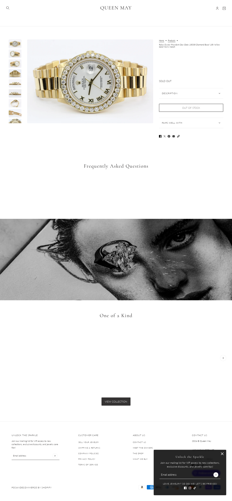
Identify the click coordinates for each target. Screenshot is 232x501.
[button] (178, 135)
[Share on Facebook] (160, 135)
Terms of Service (88, 465)
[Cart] (224, 8)
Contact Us (139, 442)
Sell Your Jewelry (88, 442)
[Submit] (215, 474)
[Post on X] (164, 135)
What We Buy (140, 459)
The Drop (138, 453)
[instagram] (190, 487)
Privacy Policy (86, 459)
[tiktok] (194, 487)
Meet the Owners (143, 448)
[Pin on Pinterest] (169, 135)
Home (161, 40)
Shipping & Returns (89, 448)
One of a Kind (116, 315)
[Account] (217, 8)
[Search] (8, 8)
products (171, 40)
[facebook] (185, 487)
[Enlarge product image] (90, 81)
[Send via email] (173, 135)
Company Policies (88, 453)
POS (14, 487)
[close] (222, 454)
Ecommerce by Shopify (37, 487)
